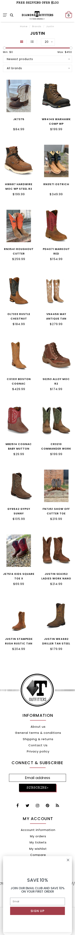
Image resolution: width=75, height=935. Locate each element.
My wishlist (38, 849)
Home (23, 26)
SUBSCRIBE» (38, 788)
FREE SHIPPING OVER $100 (37, 2)
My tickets (38, 842)
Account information (38, 830)
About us (38, 726)
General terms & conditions (38, 733)
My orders (38, 836)
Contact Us (38, 745)
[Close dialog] (68, 860)
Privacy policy (38, 751)
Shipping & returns (38, 739)
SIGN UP (38, 911)
